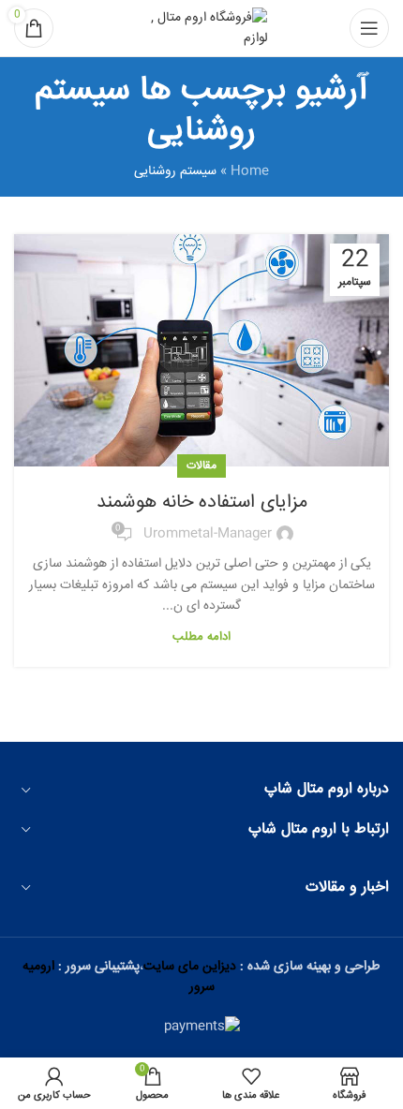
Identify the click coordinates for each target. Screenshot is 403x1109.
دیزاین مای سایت (189, 966)
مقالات (201, 466)
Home (250, 171)
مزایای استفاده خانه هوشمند (202, 502)
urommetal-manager (207, 534)
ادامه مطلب (201, 637)
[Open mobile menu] (369, 28)
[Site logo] (201, 29)
